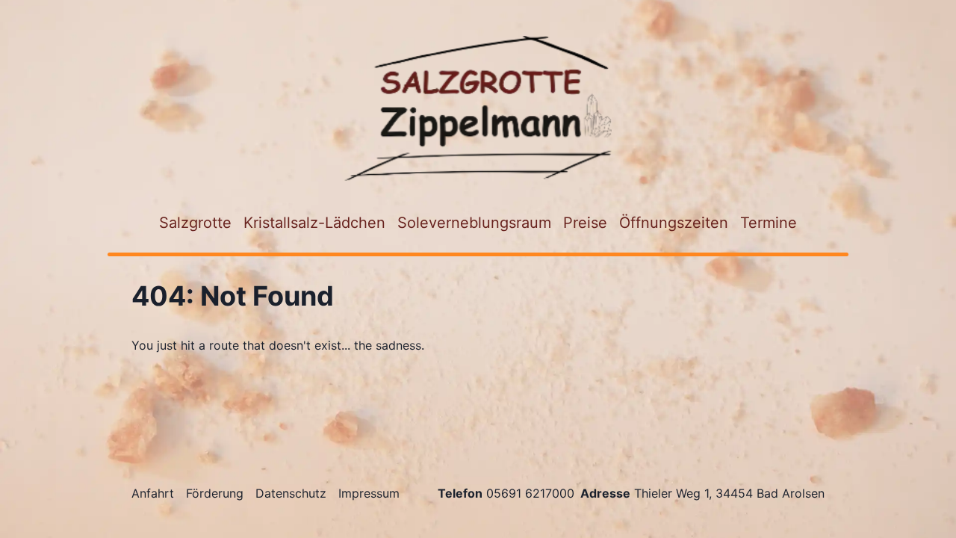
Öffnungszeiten (673, 223)
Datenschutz (290, 493)
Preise (585, 223)
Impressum (369, 493)
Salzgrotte (195, 223)
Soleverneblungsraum (474, 223)
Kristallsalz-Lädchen (314, 223)
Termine (768, 223)
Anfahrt (152, 493)
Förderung (214, 493)
